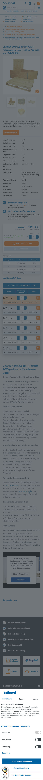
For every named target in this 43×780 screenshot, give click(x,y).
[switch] (5, 777)
